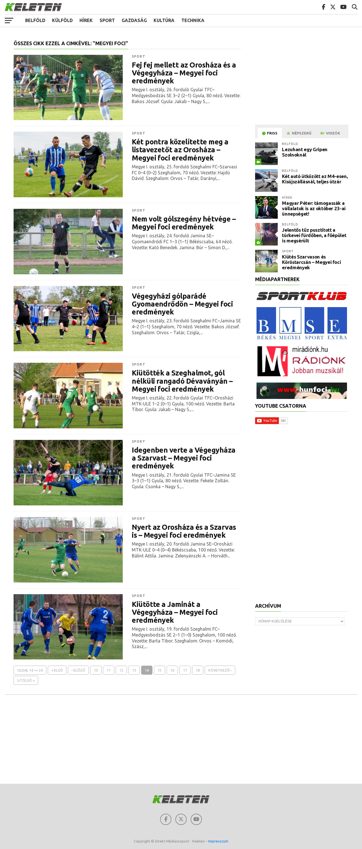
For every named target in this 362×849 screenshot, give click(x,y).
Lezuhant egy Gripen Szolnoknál (304, 152)
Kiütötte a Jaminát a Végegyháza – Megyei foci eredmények (175, 612)
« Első (57, 670)
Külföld (62, 20)
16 (172, 670)
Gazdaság (134, 20)
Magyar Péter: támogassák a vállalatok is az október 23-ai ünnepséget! (314, 208)
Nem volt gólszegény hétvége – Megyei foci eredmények (184, 223)
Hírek (86, 20)
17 (185, 670)
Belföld (35, 20)
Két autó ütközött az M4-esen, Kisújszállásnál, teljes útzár (315, 178)
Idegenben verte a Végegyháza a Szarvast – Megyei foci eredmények (184, 458)
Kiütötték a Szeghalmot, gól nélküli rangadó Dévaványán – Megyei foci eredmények (182, 381)
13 (134, 670)
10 (96, 670)
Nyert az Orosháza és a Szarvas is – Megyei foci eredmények (184, 531)
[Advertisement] (302, 80)
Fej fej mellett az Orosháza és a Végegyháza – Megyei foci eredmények (184, 73)
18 (198, 670)
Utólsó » (26, 680)
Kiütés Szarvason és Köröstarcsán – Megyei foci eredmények (311, 262)
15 (159, 670)
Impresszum (218, 841)
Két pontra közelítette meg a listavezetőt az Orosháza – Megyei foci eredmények (180, 150)
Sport (107, 20)
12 (121, 670)
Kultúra (164, 20)
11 (109, 670)
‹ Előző (78, 670)
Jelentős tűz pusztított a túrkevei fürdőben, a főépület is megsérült (314, 235)
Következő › (220, 670)
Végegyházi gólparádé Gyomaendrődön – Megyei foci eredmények (182, 304)
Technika (192, 20)
